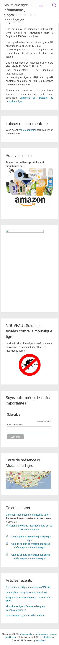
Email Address (15, 424)
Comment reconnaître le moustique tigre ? (28, 514)
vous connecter (27, 130)
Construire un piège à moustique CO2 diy (28, 587)
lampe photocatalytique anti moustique (26, 592)
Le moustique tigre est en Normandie (25, 615)
